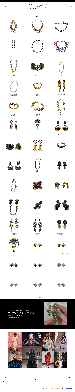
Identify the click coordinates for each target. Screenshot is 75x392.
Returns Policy (69, 376)
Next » (40, 297)
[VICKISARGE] (37, 7)
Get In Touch (70, 377)
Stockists (57, 12)
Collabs (36, 12)
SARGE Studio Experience (50, 12)
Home (18, 12)
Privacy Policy (70, 378)
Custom (44, 12)
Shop (32, 12)
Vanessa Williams (27, 12)
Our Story (21, 12)
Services (40, 12)
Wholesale (4, 380)
